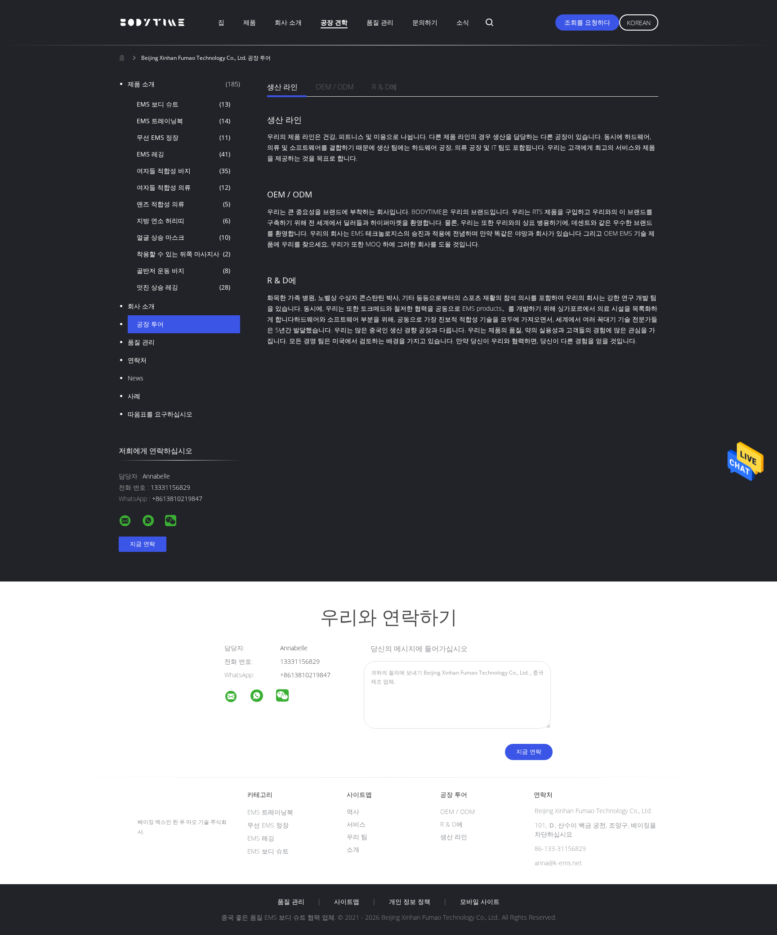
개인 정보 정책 (409, 902)
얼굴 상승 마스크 (183, 237)
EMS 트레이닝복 (183, 120)
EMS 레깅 (183, 154)
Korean (639, 22)
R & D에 (384, 87)
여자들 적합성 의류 (183, 187)
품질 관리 (379, 22)
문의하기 (425, 22)
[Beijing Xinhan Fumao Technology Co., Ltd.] (236, 697)
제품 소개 (184, 84)
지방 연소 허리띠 (183, 220)
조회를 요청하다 (587, 22)
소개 (353, 849)
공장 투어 (150, 324)
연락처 (137, 360)
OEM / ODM (335, 87)
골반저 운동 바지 (183, 270)
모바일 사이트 (480, 902)
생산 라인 (282, 87)
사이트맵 (346, 902)
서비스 (356, 824)
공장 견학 (334, 22)
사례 (134, 396)
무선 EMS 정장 (183, 137)
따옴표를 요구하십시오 (160, 414)
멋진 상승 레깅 (183, 287)
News (135, 378)
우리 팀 (357, 836)
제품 (249, 22)
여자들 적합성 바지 (183, 170)
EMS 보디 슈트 (183, 104)
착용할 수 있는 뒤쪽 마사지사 (183, 254)
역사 (353, 811)
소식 (462, 22)
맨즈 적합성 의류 (183, 204)
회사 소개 (288, 22)
